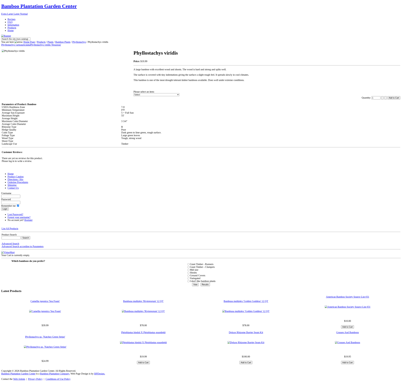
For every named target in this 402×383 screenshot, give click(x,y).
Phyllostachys (79, 42)
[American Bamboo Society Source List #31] (347, 306)
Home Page (29, 42)
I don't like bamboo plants (202, 281)
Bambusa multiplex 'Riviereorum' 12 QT (143, 301)
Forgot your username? (19, 217)
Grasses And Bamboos (347, 332)
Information (13, 25)
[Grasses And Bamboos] (347, 342)
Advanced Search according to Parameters (22, 246)
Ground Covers (197, 275)
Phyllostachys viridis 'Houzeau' (45, 44)
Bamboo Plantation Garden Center (39, 6)
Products (12, 27)
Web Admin (19, 379)
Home (11, 30)
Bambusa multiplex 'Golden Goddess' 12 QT (246, 301)
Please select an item (143, 91)
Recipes (11, 19)
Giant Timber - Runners (201, 264)
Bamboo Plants (62, 42)
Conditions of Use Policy (58, 379)
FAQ (10, 22)
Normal (24, 14)
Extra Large (7, 14)
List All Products (10, 228)
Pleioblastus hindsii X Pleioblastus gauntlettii (143, 332)
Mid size (194, 269)
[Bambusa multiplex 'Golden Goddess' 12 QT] (245, 311)
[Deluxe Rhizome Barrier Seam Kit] (246, 342)
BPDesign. (99, 373)
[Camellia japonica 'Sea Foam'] (45, 311)
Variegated (195, 278)
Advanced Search (10, 243)
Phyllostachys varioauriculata (15, 44)
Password (6, 199)
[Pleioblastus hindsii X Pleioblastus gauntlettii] (143, 342)
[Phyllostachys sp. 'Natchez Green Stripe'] (45, 347)
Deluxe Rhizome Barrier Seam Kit (246, 332)
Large (17, 14)
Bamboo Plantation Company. (55, 373)
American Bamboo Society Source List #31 (347, 296)
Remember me (8, 205)
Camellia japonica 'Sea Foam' (45, 301)
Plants (50, 42)
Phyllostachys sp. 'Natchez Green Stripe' (45, 336)
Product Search (9, 234)
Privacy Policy (35, 379)
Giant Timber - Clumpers (202, 267)
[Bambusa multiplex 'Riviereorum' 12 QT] (143, 311)
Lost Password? (15, 214)
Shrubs (193, 272)
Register (28, 220)
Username (6, 193)
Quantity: (367, 97)
